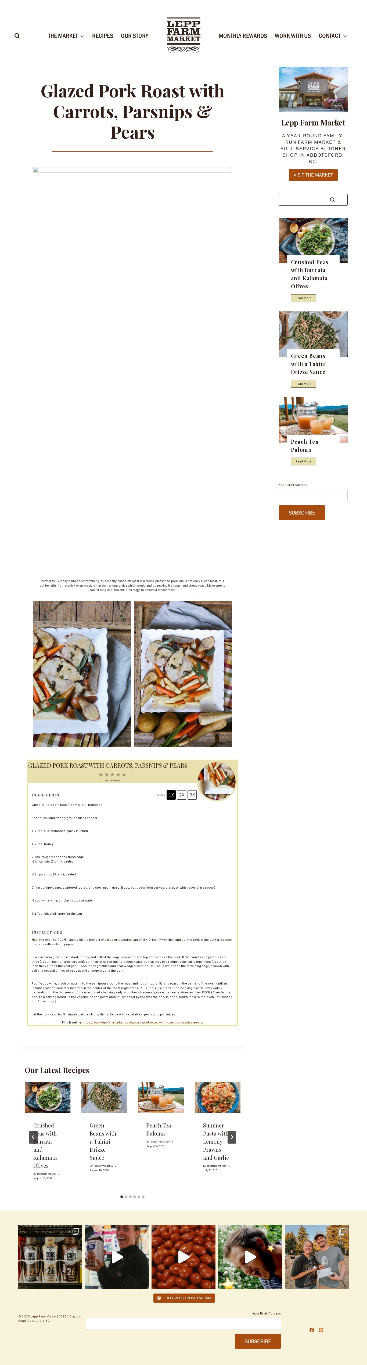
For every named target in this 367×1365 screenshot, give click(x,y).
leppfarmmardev (46, 1173)
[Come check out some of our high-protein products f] (50, 1257)
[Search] (332, 199)
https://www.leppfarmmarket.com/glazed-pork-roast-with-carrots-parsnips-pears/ (143, 1022)
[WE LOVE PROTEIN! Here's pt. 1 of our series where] (117, 1257)
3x (192, 795)
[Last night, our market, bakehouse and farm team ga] (317, 1257)
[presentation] (48, 1097)
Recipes (102, 35)
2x (181, 795)
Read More (305, 299)
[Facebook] (311, 1329)
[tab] (121, 1196)
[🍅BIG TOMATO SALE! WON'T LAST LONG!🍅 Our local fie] (183, 1257)
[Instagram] (320, 1329)
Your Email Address (293, 485)
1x (171, 795)
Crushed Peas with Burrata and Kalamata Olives (310, 274)
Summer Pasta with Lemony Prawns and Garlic (216, 1141)
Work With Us (293, 35)
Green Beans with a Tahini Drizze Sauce (103, 1141)
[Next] (232, 1137)
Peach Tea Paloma (304, 445)
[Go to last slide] (33, 1137)
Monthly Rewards (243, 35)
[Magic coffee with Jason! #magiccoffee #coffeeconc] (250, 1257)
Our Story (134, 35)
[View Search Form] (17, 36)
